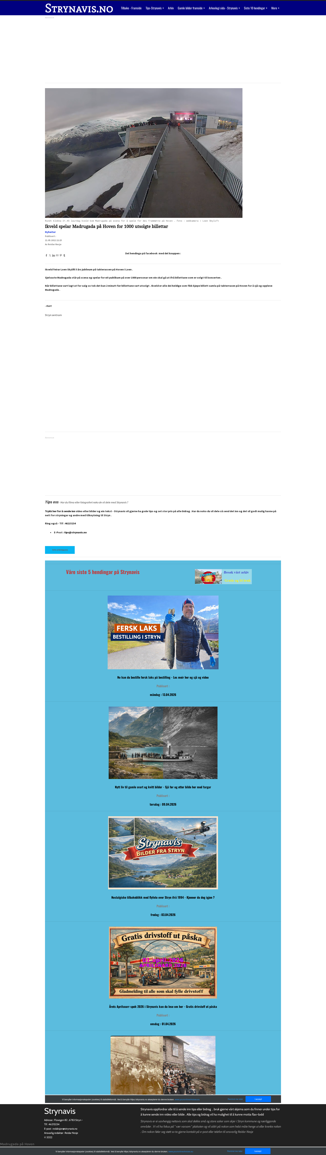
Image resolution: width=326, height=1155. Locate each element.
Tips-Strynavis (154, 8)
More (274, 8)
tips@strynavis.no (75, 532)
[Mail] (57, 255)
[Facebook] (46, 255)
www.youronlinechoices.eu (180, 1151)
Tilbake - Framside (131, 8)
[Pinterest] (60, 255)
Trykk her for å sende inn (60, 511)
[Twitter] (50, 255)
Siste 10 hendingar (255, 8)
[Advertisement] (147, 50)
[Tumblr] (64, 255)
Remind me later (234, 1151)
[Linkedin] (53, 255)
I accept (257, 1151)
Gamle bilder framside (190, 8)
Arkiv (171, 8)
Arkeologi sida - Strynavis (223, 8)
